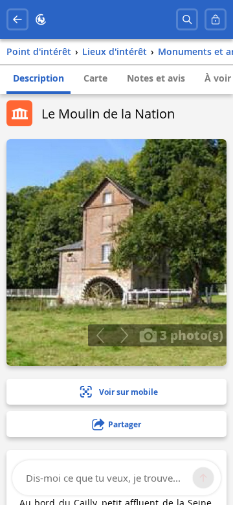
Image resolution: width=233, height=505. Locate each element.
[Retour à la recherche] (17, 19)
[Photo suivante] (124, 335)
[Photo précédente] (100, 335)
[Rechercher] (187, 19)
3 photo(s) (190, 335)
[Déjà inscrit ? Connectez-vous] (216, 19)
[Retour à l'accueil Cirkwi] (41, 19)
